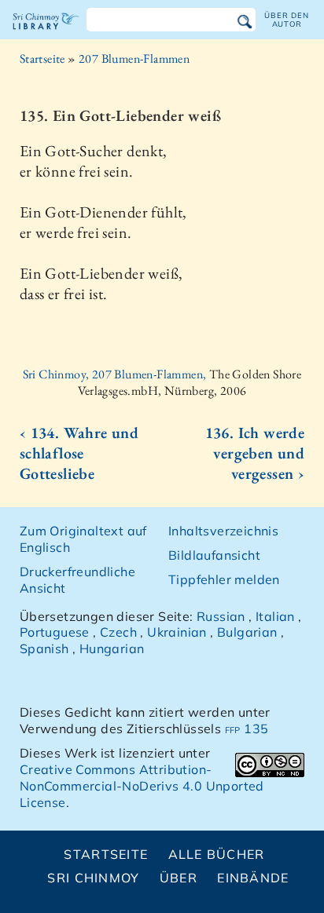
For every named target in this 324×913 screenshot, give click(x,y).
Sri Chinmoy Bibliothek (46, 34)
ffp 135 (247, 728)
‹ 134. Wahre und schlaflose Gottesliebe (79, 453)
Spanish (44, 648)
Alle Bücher (216, 854)
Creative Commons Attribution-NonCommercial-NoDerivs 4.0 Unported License (142, 785)
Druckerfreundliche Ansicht (77, 580)
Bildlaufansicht (214, 555)
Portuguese (55, 632)
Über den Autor (286, 19)
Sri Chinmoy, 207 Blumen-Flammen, (116, 374)
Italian (275, 616)
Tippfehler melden (224, 579)
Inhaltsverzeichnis (223, 531)
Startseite (42, 58)
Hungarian (112, 648)
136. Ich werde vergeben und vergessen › (254, 453)
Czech (118, 632)
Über (178, 878)
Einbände (253, 878)
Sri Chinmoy (93, 878)
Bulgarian (247, 632)
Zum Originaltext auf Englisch (83, 539)
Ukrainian (177, 632)
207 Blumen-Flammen (134, 58)
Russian (221, 616)
